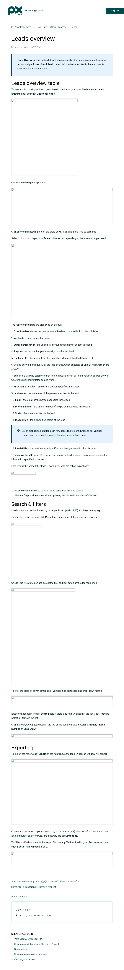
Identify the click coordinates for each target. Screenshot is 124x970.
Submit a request (47, 887)
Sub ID (17, 375)
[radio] (42, 881)
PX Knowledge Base (21, 27)
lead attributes (19, 835)
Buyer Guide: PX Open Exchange (51, 27)
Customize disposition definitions (62, 435)
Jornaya (60, 455)
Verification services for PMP (28, 939)
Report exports (97, 842)
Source (17, 364)
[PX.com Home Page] (15, 10)
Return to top (18, 896)
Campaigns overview (24, 959)
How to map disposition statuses (30, 954)
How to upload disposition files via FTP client (36, 944)
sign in (27, 915)
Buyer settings (21, 949)
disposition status (43, 420)
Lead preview (48, 490)
